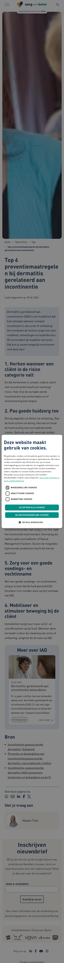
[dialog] (32, 481)
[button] (32, 522)
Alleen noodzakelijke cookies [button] (32, 515)
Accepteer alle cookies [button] (32, 507)
